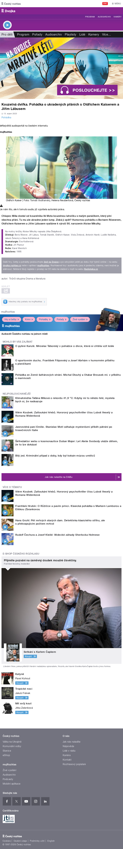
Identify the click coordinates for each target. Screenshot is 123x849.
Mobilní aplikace (12, 783)
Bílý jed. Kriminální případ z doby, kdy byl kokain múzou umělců (55, 455)
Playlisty (70, 34)
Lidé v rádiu (69, 750)
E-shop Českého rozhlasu (21, 553)
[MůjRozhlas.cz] (6, 132)
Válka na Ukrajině (12, 741)
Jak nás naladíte (72, 741)
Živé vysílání (79, 319)
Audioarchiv (104, 17)
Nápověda (68, 746)
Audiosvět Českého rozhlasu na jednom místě (25, 334)
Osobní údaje (20, 841)
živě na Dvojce (51, 262)
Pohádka (6, 117)
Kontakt (67, 759)
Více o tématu (12, 487)
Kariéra (66, 755)
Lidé (82, 34)
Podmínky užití (37, 841)
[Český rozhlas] (11, 3)
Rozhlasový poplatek (74, 764)
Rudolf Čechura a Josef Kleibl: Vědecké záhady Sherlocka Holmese (57, 534)
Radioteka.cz (91, 269)
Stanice (7, 750)
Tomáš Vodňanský (40, 200)
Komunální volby (12, 746)
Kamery (118, 17)
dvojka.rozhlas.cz (12, 265)
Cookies (7, 841)
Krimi (27, 319)
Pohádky (43, 319)
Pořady (37, 34)
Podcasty (8, 779)
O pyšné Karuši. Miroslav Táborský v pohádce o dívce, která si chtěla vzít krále (64, 346)
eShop (6, 755)
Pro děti (7, 34)
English (51, 841)
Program (90, 17)
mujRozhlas (43, 265)
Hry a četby (10, 319)
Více (106, 34)
